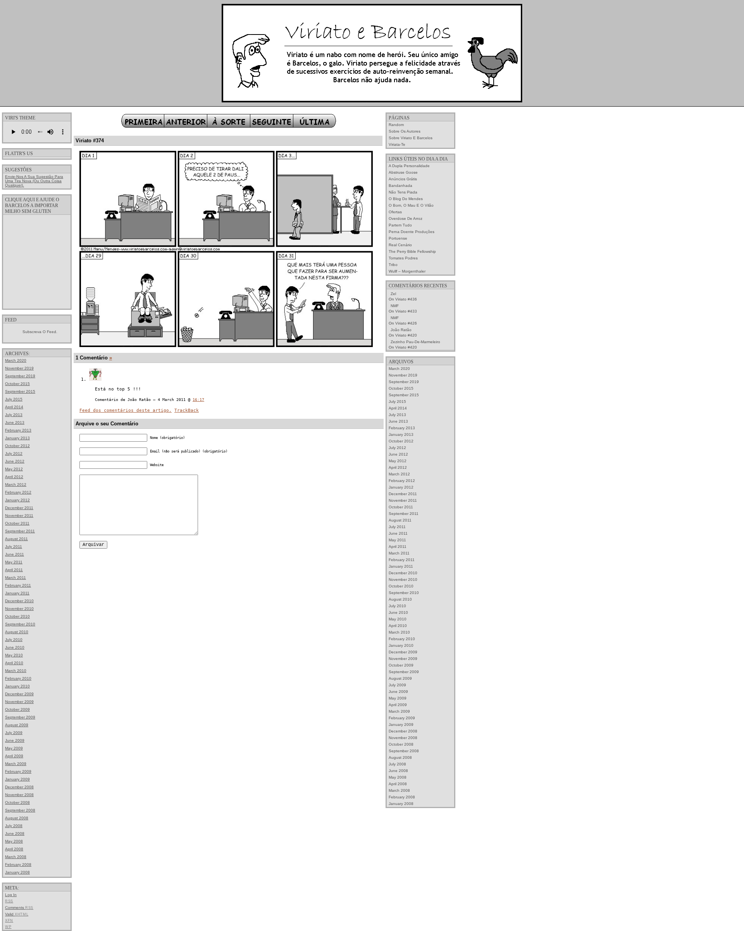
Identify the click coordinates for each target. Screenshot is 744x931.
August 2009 (16, 725)
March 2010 (15, 670)
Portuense (398, 238)
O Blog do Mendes (406, 199)
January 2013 (17, 438)
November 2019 (19, 368)
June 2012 (14, 461)
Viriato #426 (406, 323)
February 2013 (18, 430)
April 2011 (14, 570)
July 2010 (13, 639)
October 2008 (17, 802)
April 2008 (14, 849)
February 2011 (18, 585)
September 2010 (20, 624)
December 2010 (19, 601)
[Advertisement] (37, 261)
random (396, 125)
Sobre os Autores (404, 131)
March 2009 (15, 764)
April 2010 (14, 663)
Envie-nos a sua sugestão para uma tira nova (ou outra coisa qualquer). (34, 180)
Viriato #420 (406, 335)
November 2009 (19, 702)
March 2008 (15, 857)
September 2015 (20, 391)
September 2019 (20, 376)
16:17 (198, 399)
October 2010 (17, 616)
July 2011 (13, 546)
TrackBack (186, 410)
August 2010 (16, 632)
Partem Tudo (400, 225)
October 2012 (17, 446)
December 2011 (19, 508)
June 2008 (14, 833)
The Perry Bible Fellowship (412, 251)
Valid (16, 914)
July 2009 (13, 733)
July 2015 (13, 399)
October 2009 (17, 709)
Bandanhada (400, 185)
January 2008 (17, 872)
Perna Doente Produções (411, 232)
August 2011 (16, 539)
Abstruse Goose (403, 172)
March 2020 (15, 360)
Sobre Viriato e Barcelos (410, 138)
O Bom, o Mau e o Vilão (411, 205)
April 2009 (14, 756)
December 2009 (19, 694)
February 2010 (18, 678)
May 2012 (14, 469)
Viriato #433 (406, 311)
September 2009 (20, 717)
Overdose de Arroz (405, 218)
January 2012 (17, 500)
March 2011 (15, 577)
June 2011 (14, 554)
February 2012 (18, 492)
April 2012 (14, 477)
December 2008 (19, 787)
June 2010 (14, 647)
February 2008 (18, 864)
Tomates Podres (403, 258)
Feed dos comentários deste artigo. (125, 410)
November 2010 (19, 608)
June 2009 (14, 740)
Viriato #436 (406, 299)
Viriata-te (397, 144)
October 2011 (17, 523)
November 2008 (19, 795)
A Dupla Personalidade (409, 166)
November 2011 (19, 515)
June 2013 (14, 422)
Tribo (393, 265)
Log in (11, 895)
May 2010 (14, 655)
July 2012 (13, 453)
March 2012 (15, 484)
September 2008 (20, 810)
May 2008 (14, 841)
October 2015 (17, 384)
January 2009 (17, 779)
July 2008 (13, 826)
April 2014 (14, 407)
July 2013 (13, 415)
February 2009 (18, 771)
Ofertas (395, 212)
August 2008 (16, 818)
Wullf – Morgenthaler (407, 271)
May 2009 (14, 748)
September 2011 (20, 531)
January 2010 (17, 686)
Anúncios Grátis (403, 179)
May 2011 (13, 562)
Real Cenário (400, 245)
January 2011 (17, 593)
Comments (19, 907)
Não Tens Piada (403, 192)
